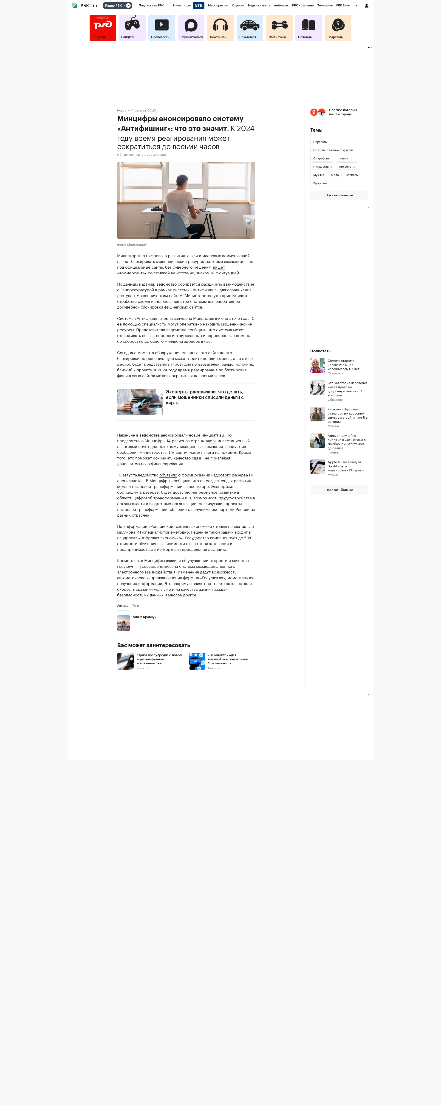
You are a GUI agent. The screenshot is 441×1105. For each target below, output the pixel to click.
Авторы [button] (123, 605)
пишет (219, 267)
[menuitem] (151, 5)
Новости (123, 110)
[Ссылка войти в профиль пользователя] (366, 5)
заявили (173, 560)
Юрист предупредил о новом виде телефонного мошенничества (159, 659)
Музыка (333, 474)
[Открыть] (123, 6)
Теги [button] (135, 605)
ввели (211, 440)
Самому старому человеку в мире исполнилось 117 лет (343, 364)
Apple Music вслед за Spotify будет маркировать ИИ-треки (346, 465)
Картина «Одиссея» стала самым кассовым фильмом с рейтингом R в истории (348, 415)
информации (135, 526)
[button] (339, 112)
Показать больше (339, 195)
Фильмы (333, 426)
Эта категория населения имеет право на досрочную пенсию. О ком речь (347, 388)
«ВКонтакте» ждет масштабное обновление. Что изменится (228, 659)
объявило (168, 474)
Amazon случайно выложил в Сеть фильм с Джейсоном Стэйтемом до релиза (347, 441)
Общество (335, 373)
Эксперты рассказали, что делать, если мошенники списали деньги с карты (205, 397)
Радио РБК (113, 5)
